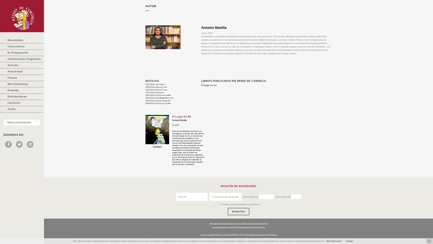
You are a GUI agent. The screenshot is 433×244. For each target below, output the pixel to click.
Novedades (224, 224)
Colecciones (237, 224)
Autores (263, 224)
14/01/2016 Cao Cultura (155, 84)
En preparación (251, 224)
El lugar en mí (208, 85)
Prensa (227, 227)
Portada (213, 224)
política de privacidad (249, 204)
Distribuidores (248, 227)
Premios (236, 227)
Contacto (260, 227)
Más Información (334, 241)
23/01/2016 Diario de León (156, 90)
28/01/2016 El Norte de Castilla (158, 95)
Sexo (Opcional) (283, 197)
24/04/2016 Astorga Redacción (158, 101)
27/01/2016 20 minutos (154, 93)
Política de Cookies (222, 235)
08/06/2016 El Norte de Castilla (158, 103)
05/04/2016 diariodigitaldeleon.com (159, 98)
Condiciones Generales (265, 235)
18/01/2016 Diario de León (156, 87)
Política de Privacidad (243, 235)
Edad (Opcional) (250, 197)
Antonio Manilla (179, 120)
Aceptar (349, 241)
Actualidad (218, 227)
